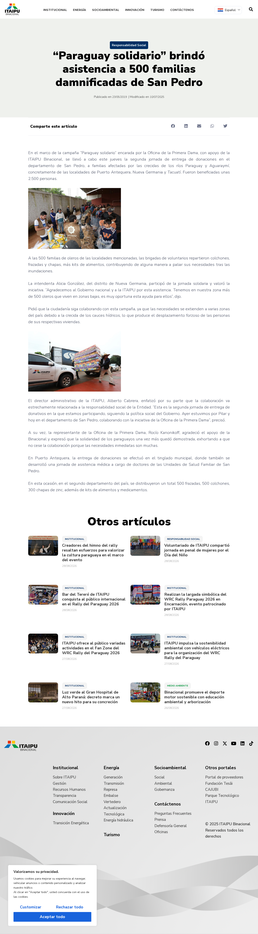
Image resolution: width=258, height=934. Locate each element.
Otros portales (220, 768)
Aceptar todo (52, 916)
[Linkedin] (242, 743)
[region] (52, 895)
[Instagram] (216, 743)
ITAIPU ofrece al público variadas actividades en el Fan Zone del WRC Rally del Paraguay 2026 (93, 648)
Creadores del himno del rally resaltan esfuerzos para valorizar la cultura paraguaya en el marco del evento (93, 552)
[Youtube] (233, 743)
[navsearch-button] (251, 9)
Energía (79, 10)
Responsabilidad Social (129, 45)
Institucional (55, 10)
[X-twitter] (225, 743)
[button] (172, 126)
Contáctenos (182, 10)
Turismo (157, 10)
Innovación (134, 10)
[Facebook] (207, 743)
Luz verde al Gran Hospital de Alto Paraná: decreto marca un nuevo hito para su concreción (91, 697)
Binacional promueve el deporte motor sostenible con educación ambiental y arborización (194, 697)
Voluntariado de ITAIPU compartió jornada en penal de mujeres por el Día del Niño (197, 550)
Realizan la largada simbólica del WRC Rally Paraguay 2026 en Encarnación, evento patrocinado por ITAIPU (195, 601)
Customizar (30, 907)
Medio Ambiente (177, 685)
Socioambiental (105, 10)
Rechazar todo (69, 907)
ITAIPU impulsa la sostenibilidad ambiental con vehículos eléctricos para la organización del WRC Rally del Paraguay (196, 650)
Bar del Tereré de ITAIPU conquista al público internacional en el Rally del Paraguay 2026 (94, 599)
